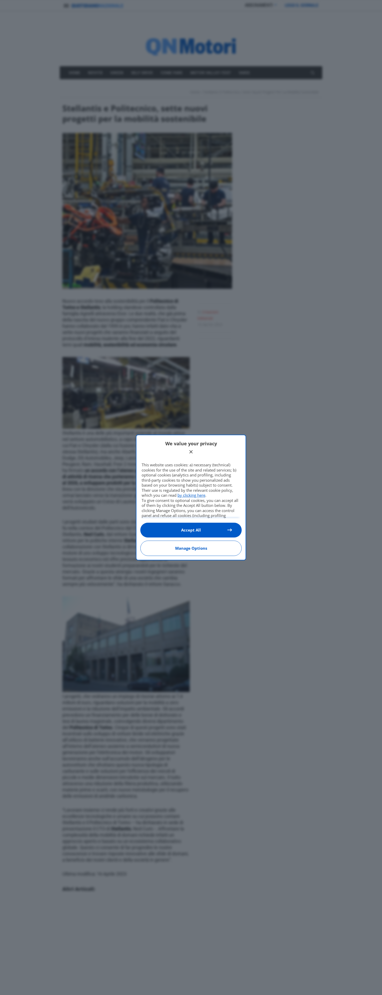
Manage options (191, 548)
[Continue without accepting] (191, 452)
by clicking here (191, 495)
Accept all (191, 530)
